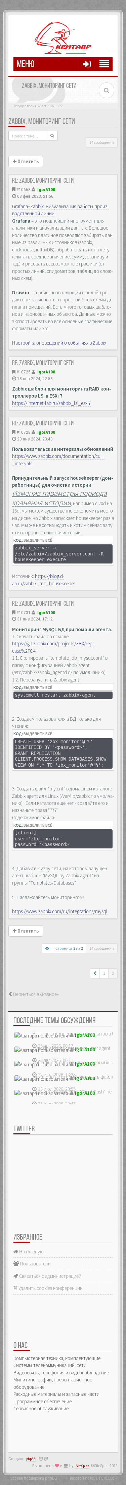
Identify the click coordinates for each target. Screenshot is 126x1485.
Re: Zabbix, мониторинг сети (43, 181)
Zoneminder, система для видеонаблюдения (79, 1062)
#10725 (23, 371)
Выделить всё (38, 540)
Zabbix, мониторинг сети (41, 122)
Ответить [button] (27, 161)
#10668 (23, 189)
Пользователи (35, 1263)
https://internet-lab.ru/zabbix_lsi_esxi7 (51, 403)
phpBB (31, 1459)
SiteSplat (82, 1466)
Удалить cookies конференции (50, 1288)
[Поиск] (52, 136)
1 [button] (104, 973)
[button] (95, 973)
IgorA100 (46, 189)
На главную (31, 1251)
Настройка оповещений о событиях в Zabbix (59, 343)
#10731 (23, 612)
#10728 (23, 432)
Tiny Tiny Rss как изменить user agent (72, 1048)
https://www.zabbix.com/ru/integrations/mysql (60, 911)
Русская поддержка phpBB (32, 1478)
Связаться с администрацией (49, 1276)
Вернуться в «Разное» (35, 994)
